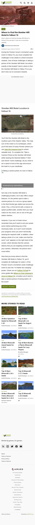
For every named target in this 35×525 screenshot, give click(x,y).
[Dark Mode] (24, 3)
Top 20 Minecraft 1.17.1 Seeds (24, 372)
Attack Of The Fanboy (17, 480)
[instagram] (7, 446)
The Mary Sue (17, 499)
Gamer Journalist (17, 492)
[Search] (21, 3)
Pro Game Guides (17, 472)
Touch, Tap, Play (17, 502)
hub (26, 270)
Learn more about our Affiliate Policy (9, 296)
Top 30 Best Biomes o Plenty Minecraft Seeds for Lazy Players (25, 346)
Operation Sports (17, 497)
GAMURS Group (30, 514)
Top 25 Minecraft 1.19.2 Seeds (24, 394)
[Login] (32, 3)
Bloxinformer (17, 507)
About (3, 454)
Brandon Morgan (23, 352)
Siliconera (17, 485)
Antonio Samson (6, 400)
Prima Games (17, 482)
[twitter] (12, 446)
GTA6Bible (17, 509)
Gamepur (17, 477)
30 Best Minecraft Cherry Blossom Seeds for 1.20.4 (8, 395)
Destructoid (17, 490)
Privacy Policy (5, 458)
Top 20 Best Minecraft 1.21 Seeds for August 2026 (24, 322)
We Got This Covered (17, 487)
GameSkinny (17, 495)
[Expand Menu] (28, 3)
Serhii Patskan (5, 325)
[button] (1, 188)
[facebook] (16, 446)
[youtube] (21, 446)
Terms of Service (6, 456)
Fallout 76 (21, 270)
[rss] (3, 446)
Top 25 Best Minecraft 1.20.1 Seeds (7, 373)
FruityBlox (17, 504)
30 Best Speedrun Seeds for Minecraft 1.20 (8, 320)
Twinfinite (17, 475)
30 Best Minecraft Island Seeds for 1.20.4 (8, 345)
